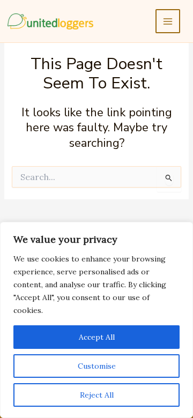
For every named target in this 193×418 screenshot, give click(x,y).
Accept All (97, 337)
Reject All (97, 395)
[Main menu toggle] (167, 21)
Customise (97, 366)
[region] (96, 320)
